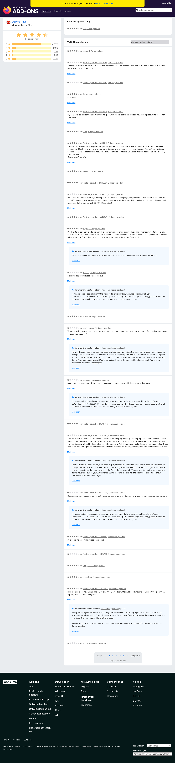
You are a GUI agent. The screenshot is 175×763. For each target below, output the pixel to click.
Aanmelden (167, 3)
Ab (84, 94)
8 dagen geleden (115, 183)
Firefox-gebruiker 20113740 (95, 83)
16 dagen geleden (108, 251)
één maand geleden (100, 380)
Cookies (16, 740)
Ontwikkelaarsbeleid (40, 709)
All (56, 715)
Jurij (84, 29)
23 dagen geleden (98, 272)
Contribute (112, 691)
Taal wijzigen (138, 746)
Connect (111, 686)
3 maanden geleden (97, 643)
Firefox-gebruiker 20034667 (95, 435)
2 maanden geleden (116, 537)
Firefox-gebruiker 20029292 (95, 493)
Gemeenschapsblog (39, 713)
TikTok (136, 696)
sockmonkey (88, 328)
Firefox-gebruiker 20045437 (95, 424)
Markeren (71, 74)
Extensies (46, 11)
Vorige (99, 655)
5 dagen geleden (115, 111)
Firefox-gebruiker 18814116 (95, 143)
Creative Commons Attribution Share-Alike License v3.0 (79, 746)
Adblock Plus (19, 21)
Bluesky (137, 700)
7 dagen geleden (96, 171)
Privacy (6, 740)
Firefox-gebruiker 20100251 (95, 183)
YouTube (137, 691)
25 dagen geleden (103, 328)
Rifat (85, 132)
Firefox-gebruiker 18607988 (95, 589)
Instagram (138, 686)
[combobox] (154, 10)
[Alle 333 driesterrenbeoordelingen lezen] (31, 51)
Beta (83, 691)
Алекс (85, 171)
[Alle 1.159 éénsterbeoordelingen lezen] (31, 59)
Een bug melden (37, 723)
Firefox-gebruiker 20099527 (95, 194)
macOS (59, 696)
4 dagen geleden (93, 94)
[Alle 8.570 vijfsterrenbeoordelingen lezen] (31, 44)
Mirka (85, 643)
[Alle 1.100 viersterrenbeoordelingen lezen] (31, 48)
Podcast (137, 705)
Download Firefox (64, 686)
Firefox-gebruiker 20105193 (95, 111)
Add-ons (34, 681)
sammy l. (86, 51)
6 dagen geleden (95, 132)
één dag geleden (115, 62)
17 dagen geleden (97, 229)
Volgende (135, 655)
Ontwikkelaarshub (38, 704)
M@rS (85, 229)
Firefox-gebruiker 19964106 (95, 554)
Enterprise (86, 705)
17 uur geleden (97, 51)
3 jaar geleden (93, 29)
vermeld (18, 746)
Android (59, 705)
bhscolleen (87, 577)
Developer (112, 696)
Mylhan (86, 272)
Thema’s (57, 11)
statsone (86, 380)
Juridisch (28, 740)
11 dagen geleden (116, 217)
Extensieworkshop (39, 699)
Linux (58, 710)
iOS (57, 700)
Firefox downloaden (104, 3)
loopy (85, 316)
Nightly (85, 686)
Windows (60, 691)
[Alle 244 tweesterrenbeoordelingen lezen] (31, 55)
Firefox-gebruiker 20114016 (95, 62)
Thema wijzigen (139, 750)
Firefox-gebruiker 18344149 (95, 217)
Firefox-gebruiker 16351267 (95, 537)
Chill (84, 565)
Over (31, 686)
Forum (32, 718)
